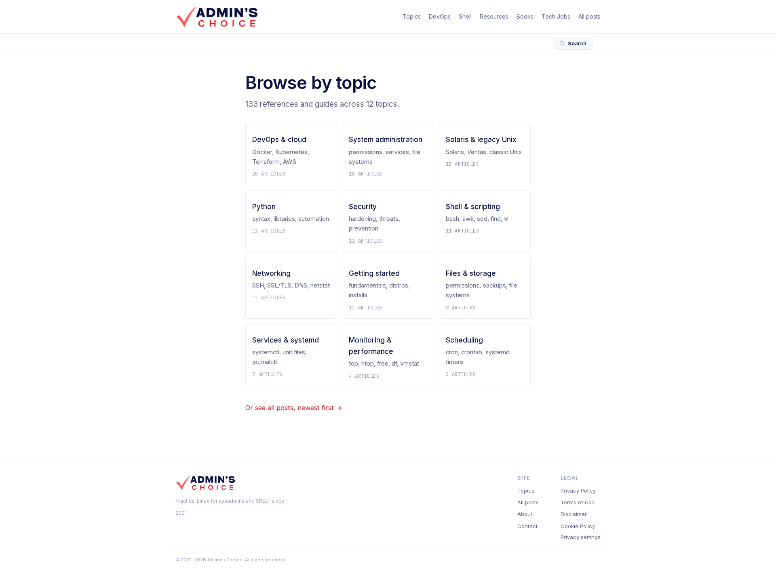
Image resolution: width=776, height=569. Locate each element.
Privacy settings (581, 537)
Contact (527, 526)
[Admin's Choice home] (217, 16)
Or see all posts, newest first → (293, 408)
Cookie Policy (578, 526)
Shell (465, 16)
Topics (412, 16)
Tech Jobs (556, 16)
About (524, 514)
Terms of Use (578, 502)
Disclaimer (574, 514)
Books (525, 16)
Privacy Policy (578, 490)
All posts (589, 16)
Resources (494, 16)
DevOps (440, 16)
